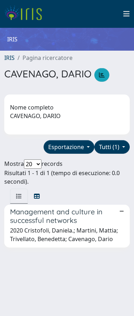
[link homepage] (26, 14)
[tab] (19, 196)
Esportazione (66, 147)
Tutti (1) (110, 147)
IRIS (9, 58)
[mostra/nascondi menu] (126, 13)
